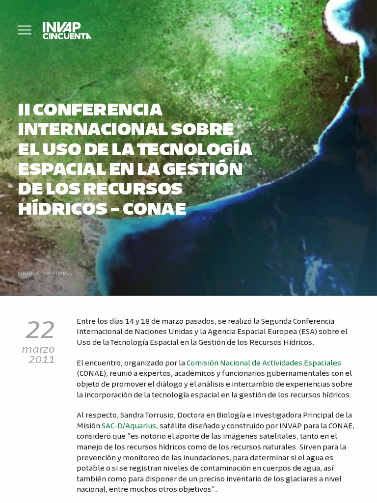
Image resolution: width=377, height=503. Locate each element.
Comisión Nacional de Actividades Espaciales (264, 362)
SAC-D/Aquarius (129, 425)
